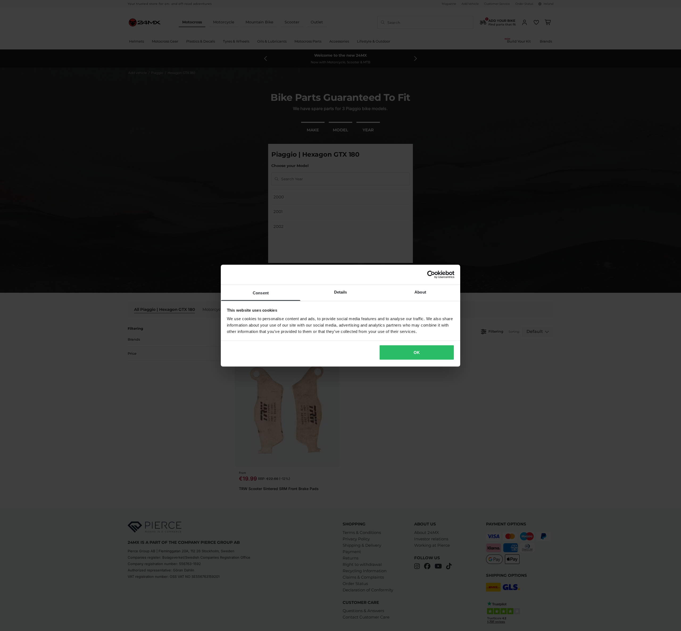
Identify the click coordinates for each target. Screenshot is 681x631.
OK (417, 352)
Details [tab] (340, 292)
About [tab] (420, 292)
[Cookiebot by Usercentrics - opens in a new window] (431, 275)
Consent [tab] (261, 292)
